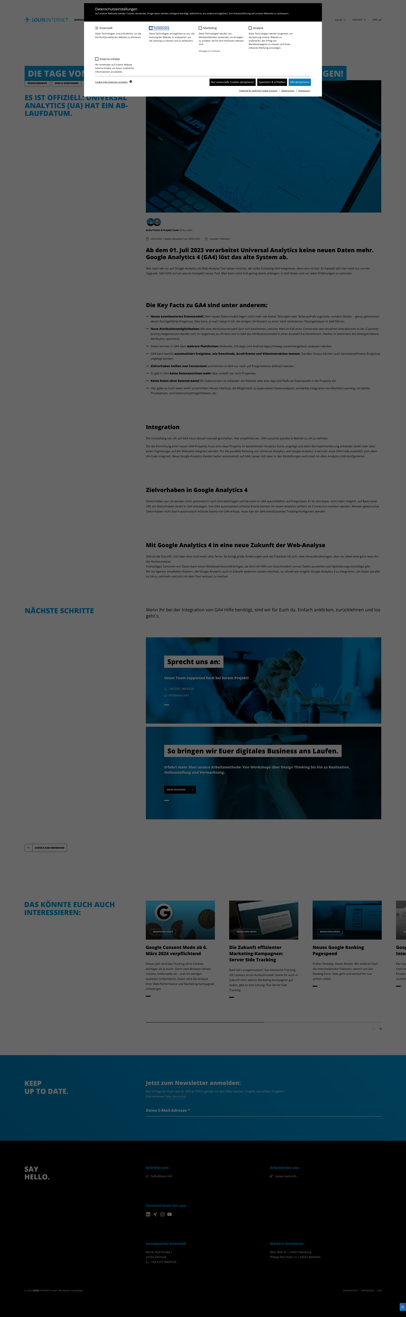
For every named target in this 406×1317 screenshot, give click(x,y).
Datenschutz (288, 90)
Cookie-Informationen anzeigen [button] (111, 82)
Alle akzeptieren (299, 82)
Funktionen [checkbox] (161, 28)
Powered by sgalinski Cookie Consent (258, 90)
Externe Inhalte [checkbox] (110, 59)
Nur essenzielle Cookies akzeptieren (232, 82)
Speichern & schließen (272, 82)
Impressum (304, 90)
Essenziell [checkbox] (106, 28)
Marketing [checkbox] (210, 28)
